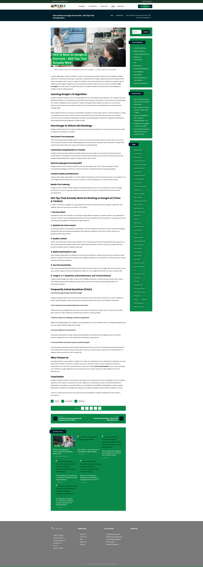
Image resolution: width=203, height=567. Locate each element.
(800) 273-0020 (58, 535)
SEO (134, 270)
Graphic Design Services (141, 54)
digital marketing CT (138, 204)
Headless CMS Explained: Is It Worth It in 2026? (141, 125)
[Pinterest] (141, 534)
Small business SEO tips (139, 288)
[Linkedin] (132, 537)
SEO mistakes (136, 277)
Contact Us (83, 537)
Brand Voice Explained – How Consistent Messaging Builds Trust (141, 118)
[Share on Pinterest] (91, 408)
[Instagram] (135, 534)
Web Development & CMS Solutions (140, 79)
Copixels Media (137, 190)
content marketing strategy (140, 186)
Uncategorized (138, 72)
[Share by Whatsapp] (99, 408)
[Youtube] (145, 534)
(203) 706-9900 (58, 538)
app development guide (139, 161)
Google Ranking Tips (138, 226)
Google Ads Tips (137, 223)
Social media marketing (139, 292)
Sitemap (82, 544)
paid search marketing (139, 263)
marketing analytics (138, 237)
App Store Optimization (138, 168)
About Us (82, 534)
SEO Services (110, 542)
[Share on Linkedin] (95, 408)
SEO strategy (136, 281)
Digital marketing (137, 197)
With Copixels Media (102, 366)
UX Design (135, 299)
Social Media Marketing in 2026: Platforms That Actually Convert (142, 131)
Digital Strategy (137, 215)
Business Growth (137, 171)
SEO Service (81, 401)
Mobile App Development (138, 58)
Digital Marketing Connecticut (140, 201)
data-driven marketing (139, 193)
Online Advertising (137, 252)
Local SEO (135, 233)
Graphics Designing (112, 544)
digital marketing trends (139, 212)
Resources (83, 542)
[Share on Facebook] (82, 408)
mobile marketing (137, 248)
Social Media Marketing (141, 69)
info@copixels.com (59, 540)
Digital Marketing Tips (138, 208)
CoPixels (57, 401)
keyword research (137, 230)
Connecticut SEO (137, 182)
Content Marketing (140, 48)
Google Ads (136, 219)
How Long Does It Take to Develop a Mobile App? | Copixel (142, 109)
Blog (81, 539)
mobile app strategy (138, 244)
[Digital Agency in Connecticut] (58, 6)
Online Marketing (137, 255)
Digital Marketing (59, 456)
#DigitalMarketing (137, 150)
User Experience (137, 295)
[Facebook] (132, 534)
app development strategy (139, 164)
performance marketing (139, 266)
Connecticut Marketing (138, 179)
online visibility (136, 259)
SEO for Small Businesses (139, 274)
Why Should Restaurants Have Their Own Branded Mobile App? (141, 101)
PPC (135, 63)
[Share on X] (86, 408)
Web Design (137, 75)
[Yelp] (135, 537)
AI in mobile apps (137, 153)
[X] (138, 534)
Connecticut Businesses (139, 175)
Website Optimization (138, 306)
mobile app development (139, 241)
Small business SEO (138, 285)
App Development (137, 157)
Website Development (141, 83)
